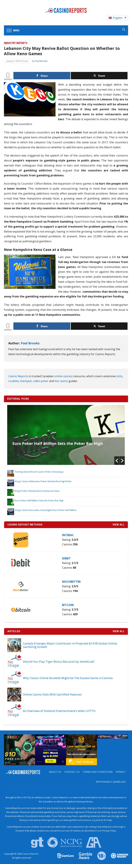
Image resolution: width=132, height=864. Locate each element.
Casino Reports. (30, 853)
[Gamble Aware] (83, 855)
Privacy (120, 771)
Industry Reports (15, 43)
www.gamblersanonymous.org (79, 820)
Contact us (72, 771)
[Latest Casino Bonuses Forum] (81, 749)
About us (55, 771)
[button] (116, 460)
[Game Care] (65, 855)
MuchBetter (71, 582)
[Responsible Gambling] (99, 855)
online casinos (63, 376)
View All (119, 631)
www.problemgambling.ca (46, 820)
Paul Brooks (41, 60)
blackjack (26, 381)
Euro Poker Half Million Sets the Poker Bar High (57, 443)
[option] (66, 435)
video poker (40, 381)
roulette (13, 381)
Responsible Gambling (110, 781)
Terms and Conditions (98, 771)
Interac (68, 535)
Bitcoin (68, 605)
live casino (61, 381)
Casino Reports (18, 376)
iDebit (66, 558)
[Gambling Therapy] (117, 855)
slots (119, 376)
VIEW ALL (119, 524)
